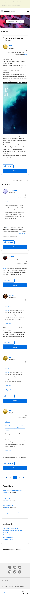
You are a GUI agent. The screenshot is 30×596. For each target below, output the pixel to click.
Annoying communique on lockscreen (12, 490)
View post (8, 223)
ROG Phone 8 (7, 492)
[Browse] (2, 11)
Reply (15, 171)
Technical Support (8, 539)
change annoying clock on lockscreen (12, 498)
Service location (7, 533)
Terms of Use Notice (7, 584)
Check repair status (8, 535)
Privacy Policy (17, 584)
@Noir (5, 268)
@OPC (8, 227)
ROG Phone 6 (7, 500)
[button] (5, 166)
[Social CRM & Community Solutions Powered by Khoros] (24, 592)
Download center (8, 537)
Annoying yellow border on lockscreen (12, 513)
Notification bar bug (8, 505)
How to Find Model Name (10, 528)
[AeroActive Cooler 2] (24, 180)
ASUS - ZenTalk (9, 11)
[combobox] (15, 21)
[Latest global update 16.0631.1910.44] (27, 180)
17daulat (7, 422)
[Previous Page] (7, 478)
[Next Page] (23, 478)
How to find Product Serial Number (13, 530)
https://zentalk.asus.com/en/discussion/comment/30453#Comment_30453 (15, 428)
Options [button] (28, 31)
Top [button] (4, 592)
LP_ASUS (8, 307)
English (6, 580)
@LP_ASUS (21, 234)
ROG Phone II (5, 31)
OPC (6, 202)
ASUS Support (7, 554)
